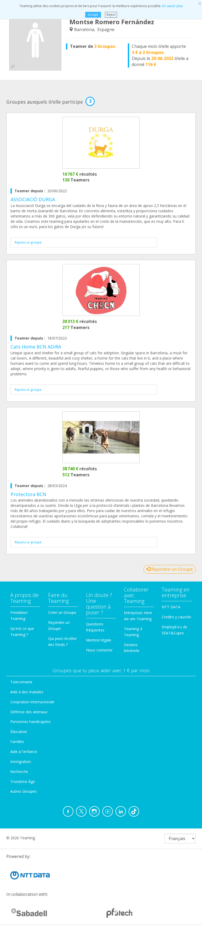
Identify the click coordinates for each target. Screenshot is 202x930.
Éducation (18, 731)
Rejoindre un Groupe (171, 569)
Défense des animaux (28, 711)
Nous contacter (99, 650)
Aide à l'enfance (23, 751)
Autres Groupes (23, 791)
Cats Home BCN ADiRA (36, 346)
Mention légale (98, 640)
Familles (17, 741)
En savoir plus (172, 6)
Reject (111, 14)
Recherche (19, 771)
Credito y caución (176, 616)
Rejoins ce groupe (28, 242)
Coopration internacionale (32, 701)
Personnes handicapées (30, 721)
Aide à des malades (26, 691)
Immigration (20, 761)
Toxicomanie (21, 681)
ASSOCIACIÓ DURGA (33, 199)
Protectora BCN (28, 494)
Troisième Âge (22, 781)
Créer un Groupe (62, 612)
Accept (93, 14)
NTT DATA (171, 606)
